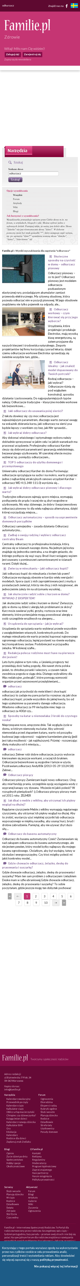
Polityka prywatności (43, 1179)
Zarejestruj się (32, 54)
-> (56, 902)
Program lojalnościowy (44, 1166)
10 (46, 902)
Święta (9, 1207)
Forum (16, 199)
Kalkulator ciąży (15, 1108)
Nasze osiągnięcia (42, 1176)
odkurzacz (15, 686)
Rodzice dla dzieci (16, 1138)
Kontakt (36, 1153)
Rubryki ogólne (49, 1108)
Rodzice (45, 1118)
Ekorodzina (47, 1102)
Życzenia (33, 1207)
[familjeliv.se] (74, 6)
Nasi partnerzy (40, 1173)
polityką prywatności (54, 1259)
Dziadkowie (47, 1122)
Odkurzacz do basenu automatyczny (32, 834)
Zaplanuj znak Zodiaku (18, 1141)
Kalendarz (12, 1135)
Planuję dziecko (49, 1115)
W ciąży (10, 1197)
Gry (8, 1128)
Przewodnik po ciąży (17, 1102)
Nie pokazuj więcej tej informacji (56, 1266)
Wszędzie (17, 195)
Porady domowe (49, 1131)
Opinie (10, 1153)
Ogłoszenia (47, 1098)
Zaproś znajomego (42, 1169)
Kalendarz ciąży (15, 1105)
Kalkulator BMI (14, 1125)
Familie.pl (7, 250)
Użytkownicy (47, 1128)
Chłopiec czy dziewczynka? (21, 1115)
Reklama (37, 1156)
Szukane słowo (15, 169)
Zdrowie (11, 1210)
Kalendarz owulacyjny (18, 1098)
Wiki (15, 207)
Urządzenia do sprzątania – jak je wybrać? (35, 623)
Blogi (15, 211)
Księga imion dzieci (16, 1118)
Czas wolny (12, 1217)
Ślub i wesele (48, 1112)
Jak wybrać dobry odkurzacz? (27, 432)
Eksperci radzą (49, 1105)
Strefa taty (46, 1125)
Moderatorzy (39, 1163)
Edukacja (11, 1131)
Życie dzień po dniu (17, 1156)
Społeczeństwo (14, 1159)
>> (63, 902)
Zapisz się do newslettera (17, 59)
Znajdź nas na (56, 5)
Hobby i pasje (13, 1163)
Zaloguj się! (12, 54)
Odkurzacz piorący (20, 775)
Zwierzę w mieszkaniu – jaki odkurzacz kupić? (38, 568)
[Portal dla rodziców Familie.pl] (27, 32)
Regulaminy (38, 1159)
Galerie (32, 1201)
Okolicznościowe (15, 1166)
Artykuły (17, 203)
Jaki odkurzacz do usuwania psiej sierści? (35, 411)
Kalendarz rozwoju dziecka (21, 1122)
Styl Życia (11, 1214)
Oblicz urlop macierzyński (20, 1112)
